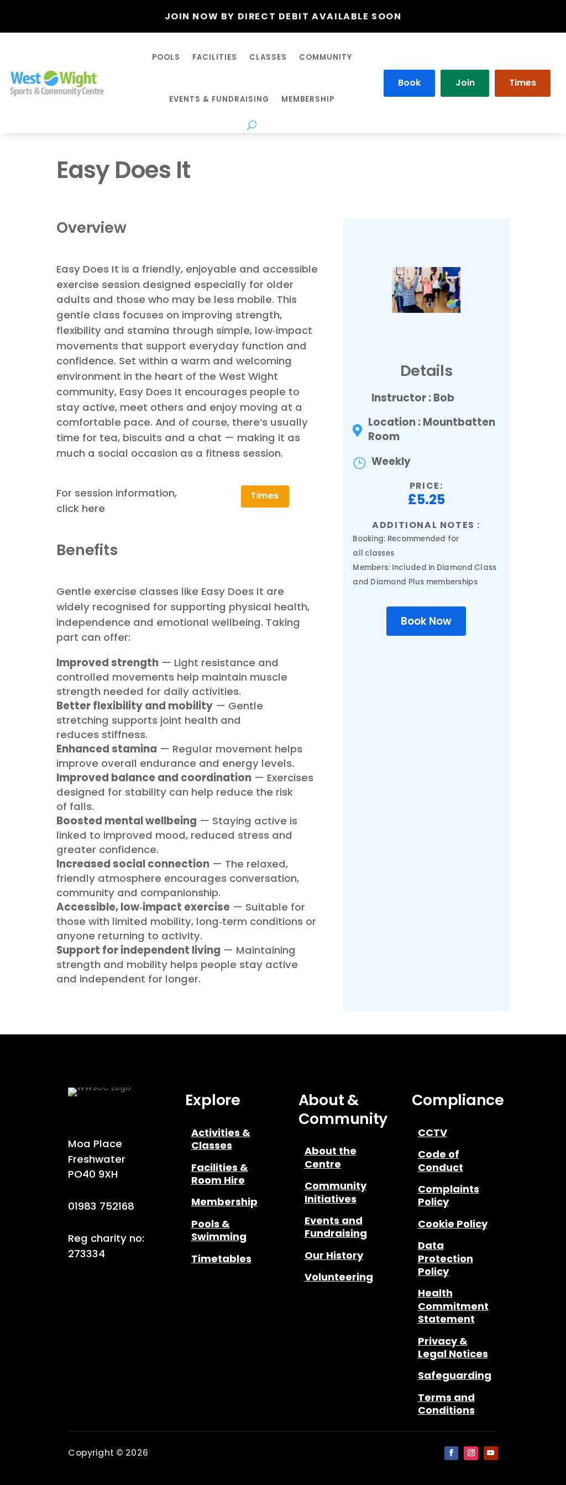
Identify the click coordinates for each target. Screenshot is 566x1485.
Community (325, 57)
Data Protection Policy (445, 1258)
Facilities (214, 57)
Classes (268, 57)
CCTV (432, 1132)
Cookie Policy (453, 1224)
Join (465, 82)
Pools (166, 57)
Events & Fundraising (219, 99)
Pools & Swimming (219, 1230)
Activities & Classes (220, 1139)
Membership (307, 99)
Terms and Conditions (446, 1404)
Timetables (221, 1259)
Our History (334, 1255)
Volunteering (339, 1277)
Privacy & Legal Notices (453, 1348)
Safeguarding (454, 1375)
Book (409, 82)
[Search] (251, 125)
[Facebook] (451, 1453)
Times (522, 82)
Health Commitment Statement (453, 1306)
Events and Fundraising (336, 1227)
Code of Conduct (440, 1161)
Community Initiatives (335, 1192)
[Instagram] (471, 1453)
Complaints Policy (448, 1196)
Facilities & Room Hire (219, 1174)
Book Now (426, 621)
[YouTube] (491, 1453)
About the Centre (331, 1157)
